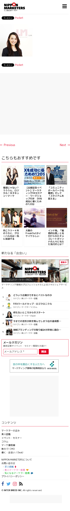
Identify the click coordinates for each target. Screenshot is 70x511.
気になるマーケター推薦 (17, 473)
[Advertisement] (35, 104)
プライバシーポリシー (12, 476)
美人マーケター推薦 (15, 469)
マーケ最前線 (8, 445)
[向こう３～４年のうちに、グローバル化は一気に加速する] (11, 218)
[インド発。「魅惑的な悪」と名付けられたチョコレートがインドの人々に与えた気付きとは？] (56, 218)
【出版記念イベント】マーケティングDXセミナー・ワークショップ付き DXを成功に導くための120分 (34, 196)
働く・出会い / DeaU (12, 452)
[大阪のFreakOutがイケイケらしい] (34, 218)
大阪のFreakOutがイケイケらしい (33, 233)
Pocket (19, 18)
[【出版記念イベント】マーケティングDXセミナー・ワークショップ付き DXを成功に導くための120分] (34, 175)
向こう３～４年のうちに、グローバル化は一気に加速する (11, 234)
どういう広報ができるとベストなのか (32, 295)
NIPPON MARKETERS (17, 6)
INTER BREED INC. (13, 490)
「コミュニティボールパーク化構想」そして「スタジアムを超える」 (56, 193)
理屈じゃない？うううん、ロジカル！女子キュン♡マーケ (11, 191)
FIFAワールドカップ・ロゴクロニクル (32, 304)
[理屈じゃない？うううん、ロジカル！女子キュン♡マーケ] (11, 175)
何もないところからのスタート (29, 312)
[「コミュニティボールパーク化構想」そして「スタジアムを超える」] (56, 175)
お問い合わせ (8, 463)
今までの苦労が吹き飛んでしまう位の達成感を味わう (37, 321)
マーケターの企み (10, 430)
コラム (4, 441)
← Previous (7, 145)
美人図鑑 (6, 434)
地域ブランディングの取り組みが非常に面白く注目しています (37, 330)
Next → (65, 145)
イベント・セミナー (11, 437)
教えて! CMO (8, 448)
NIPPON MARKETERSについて (16, 459)
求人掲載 (9, 466)
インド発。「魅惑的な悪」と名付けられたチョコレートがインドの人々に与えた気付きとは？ (56, 237)
